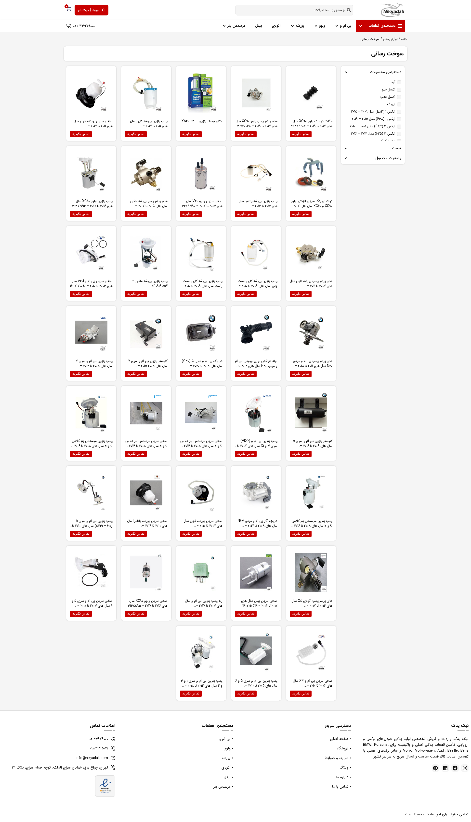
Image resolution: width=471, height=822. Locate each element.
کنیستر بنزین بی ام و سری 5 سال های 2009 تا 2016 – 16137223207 (312, 445)
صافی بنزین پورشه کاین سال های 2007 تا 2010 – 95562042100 (202, 525)
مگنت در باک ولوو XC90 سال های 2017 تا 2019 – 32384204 (311, 123)
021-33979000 (84, 26)
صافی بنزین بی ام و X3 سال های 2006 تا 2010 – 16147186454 (312, 685)
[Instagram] (465, 768)
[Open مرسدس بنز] (224, 26)
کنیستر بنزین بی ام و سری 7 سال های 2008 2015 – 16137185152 (148, 365)
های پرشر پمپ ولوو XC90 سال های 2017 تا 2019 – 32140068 (256, 123)
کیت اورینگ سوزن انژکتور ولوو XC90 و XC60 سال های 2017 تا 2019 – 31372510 (311, 206)
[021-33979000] (68, 26)
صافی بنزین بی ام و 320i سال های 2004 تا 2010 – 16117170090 (91, 283)
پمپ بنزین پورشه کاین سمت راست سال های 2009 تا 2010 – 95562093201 (202, 286)
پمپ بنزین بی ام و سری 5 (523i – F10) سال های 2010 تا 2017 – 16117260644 (92, 525)
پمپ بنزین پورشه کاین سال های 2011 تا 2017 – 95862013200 (149, 126)
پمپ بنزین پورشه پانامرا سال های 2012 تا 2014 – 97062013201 (257, 206)
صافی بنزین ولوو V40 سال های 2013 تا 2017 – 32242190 (202, 203)
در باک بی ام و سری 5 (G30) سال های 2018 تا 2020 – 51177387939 (202, 365)
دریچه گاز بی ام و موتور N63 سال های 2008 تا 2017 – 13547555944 (257, 525)
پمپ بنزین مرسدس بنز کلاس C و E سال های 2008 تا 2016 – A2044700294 (311, 525)
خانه (404, 39)
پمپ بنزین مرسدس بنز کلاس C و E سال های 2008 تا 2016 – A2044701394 (92, 445)
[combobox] (294, 10)
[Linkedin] (445, 768)
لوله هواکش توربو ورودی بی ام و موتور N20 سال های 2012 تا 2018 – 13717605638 (256, 365)
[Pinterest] (435, 768)
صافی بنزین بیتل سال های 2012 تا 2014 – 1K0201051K (259, 603)
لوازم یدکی (390, 39)
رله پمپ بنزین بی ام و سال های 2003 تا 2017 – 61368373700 (203, 605)
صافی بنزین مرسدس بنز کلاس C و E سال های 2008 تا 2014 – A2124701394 (201, 445)
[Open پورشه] (292, 26)
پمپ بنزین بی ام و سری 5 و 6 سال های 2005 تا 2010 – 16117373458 (256, 685)
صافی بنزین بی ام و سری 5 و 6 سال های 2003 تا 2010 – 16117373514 (92, 605)
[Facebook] (455, 768)
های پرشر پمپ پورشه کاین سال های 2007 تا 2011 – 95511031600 (311, 286)
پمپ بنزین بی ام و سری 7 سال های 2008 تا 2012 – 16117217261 (94, 365)
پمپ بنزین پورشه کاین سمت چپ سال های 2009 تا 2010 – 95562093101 (257, 286)
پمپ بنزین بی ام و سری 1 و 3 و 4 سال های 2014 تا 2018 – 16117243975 (201, 685)
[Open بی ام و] (337, 26)
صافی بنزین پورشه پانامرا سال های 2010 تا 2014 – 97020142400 (147, 525)
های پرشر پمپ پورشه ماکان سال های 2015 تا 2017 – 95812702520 (149, 206)
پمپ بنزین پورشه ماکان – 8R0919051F (150, 283)
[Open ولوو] (316, 26)
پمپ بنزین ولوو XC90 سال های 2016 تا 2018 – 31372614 (92, 203)
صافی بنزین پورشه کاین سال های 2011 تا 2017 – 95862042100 (93, 126)
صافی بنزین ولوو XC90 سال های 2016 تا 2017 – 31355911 (148, 603)
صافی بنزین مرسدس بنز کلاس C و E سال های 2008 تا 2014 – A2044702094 (146, 445)
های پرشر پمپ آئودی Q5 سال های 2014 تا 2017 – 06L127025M (311, 605)
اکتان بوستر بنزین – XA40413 (202, 121)
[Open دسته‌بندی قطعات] (361, 26)
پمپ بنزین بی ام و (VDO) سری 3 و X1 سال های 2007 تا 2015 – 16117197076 (257, 445)
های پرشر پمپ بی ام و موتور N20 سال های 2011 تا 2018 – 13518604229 (312, 365)
